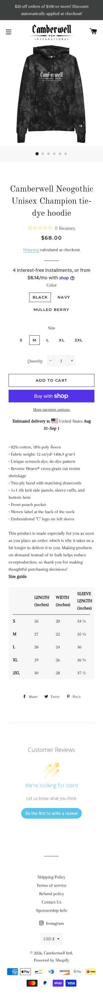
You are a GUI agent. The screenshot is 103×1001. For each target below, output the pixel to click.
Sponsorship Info (51, 910)
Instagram (54, 923)
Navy (64, 297)
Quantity (35, 361)
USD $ (48, 938)
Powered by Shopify (51, 960)
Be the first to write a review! (51, 813)
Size (51, 328)
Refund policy (51, 893)
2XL (79, 340)
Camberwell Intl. (58, 953)
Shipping (31, 249)
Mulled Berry (51, 309)
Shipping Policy (51, 877)
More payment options (51, 409)
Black (40, 297)
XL (62, 340)
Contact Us (51, 902)
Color (52, 285)
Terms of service (51, 885)
